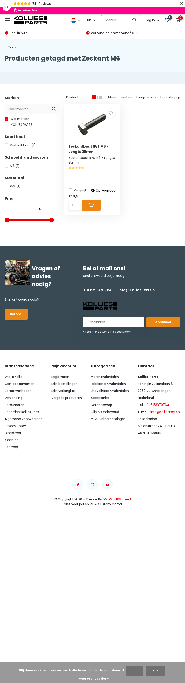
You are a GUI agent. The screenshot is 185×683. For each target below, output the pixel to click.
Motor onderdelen (105, 377)
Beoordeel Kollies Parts (22, 412)
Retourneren (14, 405)
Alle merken (19, 118)
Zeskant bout (23, 145)
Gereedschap (101, 405)
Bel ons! (16, 314)
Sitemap (11, 447)
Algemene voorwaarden (24, 419)
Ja (134, 670)
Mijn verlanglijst (63, 391)
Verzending (13, 398)
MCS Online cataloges (108, 419)
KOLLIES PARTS (21, 124)
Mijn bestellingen (64, 384)
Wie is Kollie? (14, 377)
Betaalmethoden (18, 391)
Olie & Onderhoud (105, 412)
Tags (12, 47)
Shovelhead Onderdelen (110, 391)
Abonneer (163, 322)
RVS (15, 186)
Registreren (60, 377)
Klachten (12, 440)
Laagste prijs (146, 97)
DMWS (108, 499)
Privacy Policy (15, 426)
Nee (155, 670)
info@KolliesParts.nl (136, 290)
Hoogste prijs (170, 97)
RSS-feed (123, 499)
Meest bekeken (120, 97)
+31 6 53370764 (97, 290)
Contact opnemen (20, 384)
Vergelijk (80, 190)
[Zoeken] (134, 20)
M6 (15, 166)
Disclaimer (13, 433)
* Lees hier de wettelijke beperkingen (107, 332)
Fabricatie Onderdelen (108, 384)
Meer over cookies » (94, 679)
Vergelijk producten (66, 398)
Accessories (100, 398)
